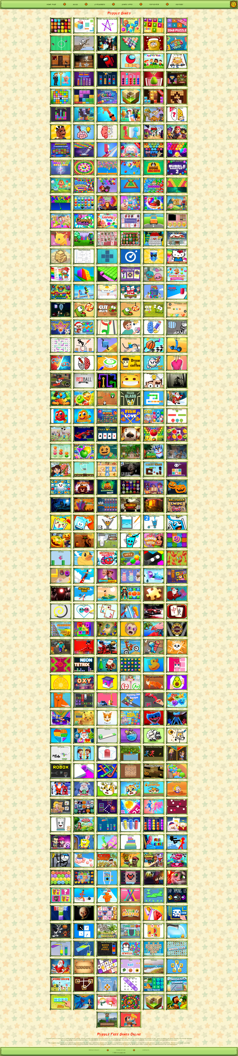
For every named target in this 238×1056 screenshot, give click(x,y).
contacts (145, 1050)
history (179, 4)
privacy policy (94, 1050)
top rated (154, 4)
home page (51, 4)
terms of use (121, 1050)
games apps (127, 4)
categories (99, 4)
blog (75, 4)
